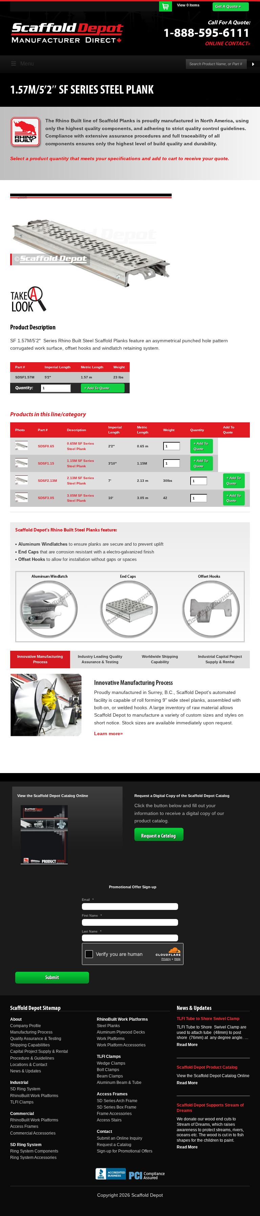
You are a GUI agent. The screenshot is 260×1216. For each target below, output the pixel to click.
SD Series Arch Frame (117, 1100)
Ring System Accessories (33, 1157)
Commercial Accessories (33, 1133)
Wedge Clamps (111, 1063)
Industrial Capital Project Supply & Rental (220, 659)
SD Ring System (25, 1089)
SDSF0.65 (46, 446)
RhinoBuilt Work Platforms (34, 1095)
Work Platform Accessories (121, 1045)
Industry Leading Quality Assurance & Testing (100, 659)
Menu (27, 64)
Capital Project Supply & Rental (39, 1051)
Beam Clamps (110, 1076)
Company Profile (25, 1025)
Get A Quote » (228, 6)
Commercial (22, 1113)
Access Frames (24, 1126)
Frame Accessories (114, 1113)
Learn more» (108, 733)
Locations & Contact (28, 1064)
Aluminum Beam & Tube (119, 1082)
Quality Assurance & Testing (35, 1038)
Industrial (19, 1082)
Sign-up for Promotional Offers (124, 1151)
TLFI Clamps (22, 1102)
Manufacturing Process (31, 1032)
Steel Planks (108, 1025)
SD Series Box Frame (116, 1107)
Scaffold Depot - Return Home (67, 33)
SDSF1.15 (46, 463)
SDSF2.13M (47, 480)
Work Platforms (111, 1038)
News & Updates (25, 1071)
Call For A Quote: (229, 22)
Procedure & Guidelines (32, 1058)
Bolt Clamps (108, 1069)
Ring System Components (34, 1151)
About (16, 1019)
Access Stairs (109, 1120)
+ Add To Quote (96, 388)
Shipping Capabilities (30, 1045)
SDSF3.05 (46, 498)
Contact (104, 1131)
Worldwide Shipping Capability (160, 659)
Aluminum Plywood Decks (121, 1032)
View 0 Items (188, 5)
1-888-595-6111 (206, 33)
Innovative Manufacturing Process (40, 659)
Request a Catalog (158, 836)
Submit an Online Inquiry (119, 1138)
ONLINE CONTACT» (227, 44)
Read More (187, 1044)
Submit (52, 977)
